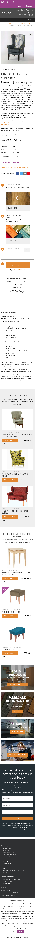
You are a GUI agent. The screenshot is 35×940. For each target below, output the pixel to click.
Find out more (17, 732)
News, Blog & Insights (17, 755)
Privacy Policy (21, 829)
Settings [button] (14, 931)
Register (29, 6)
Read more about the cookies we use (17, 937)
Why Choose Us (8, 853)
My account (6, 848)
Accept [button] (21, 931)
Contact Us (6, 857)
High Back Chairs (26, 23)
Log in (20, 6)
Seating (16, 23)
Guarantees (6, 883)
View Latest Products (17, 684)
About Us (5, 850)
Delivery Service (8, 881)
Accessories (6, 864)
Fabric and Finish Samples (11, 879)
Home (9, 23)
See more (17, 711)
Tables (4, 872)
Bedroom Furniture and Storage (13, 870)
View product (10, 440)
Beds (4, 866)
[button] (31, 34)
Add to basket (17, 265)
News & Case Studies (9, 855)
